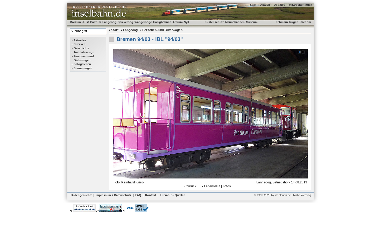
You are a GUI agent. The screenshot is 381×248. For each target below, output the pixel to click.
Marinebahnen (235, 22)
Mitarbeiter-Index (300, 4)
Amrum (178, 22)
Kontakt (150, 195)
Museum (252, 22)
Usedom (305, 22)
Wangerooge (143, 22)
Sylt (186, 22)
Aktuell (265, 4)
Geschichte (81, 48)
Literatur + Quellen (172, 195)
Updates (279, 4)
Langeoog (109, 22)
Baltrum (95, 22)
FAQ (138, 195)
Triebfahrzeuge (84, 52)
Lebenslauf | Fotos (217, 186)
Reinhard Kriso (132, 182)
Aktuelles (80, 40)
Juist (85, 22)
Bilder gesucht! (81, 195)
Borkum (75, 22)
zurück (191, 186)
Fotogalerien (82, 64)
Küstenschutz (214, 22)
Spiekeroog (125, 22)
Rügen (293, 22)
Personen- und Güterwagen (84, 58)
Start (253, 4)
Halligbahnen (162, 22)
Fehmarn (282, 22)
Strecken (80, 44)
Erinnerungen (83, 68)
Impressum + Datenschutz (113, 195)
